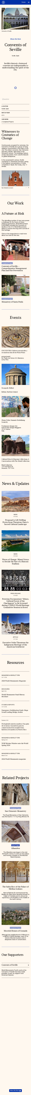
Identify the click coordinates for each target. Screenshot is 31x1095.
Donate (24, 2)
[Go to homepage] (11, 2)
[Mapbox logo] (5, 99)
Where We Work (14, 1090)
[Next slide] (28, 188)
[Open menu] (28, 2)
